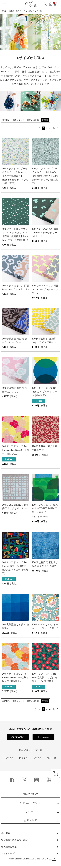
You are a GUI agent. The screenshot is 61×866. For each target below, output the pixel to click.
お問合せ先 (30, 820)
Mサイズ (23, 758)
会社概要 (5, 833)
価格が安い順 (18, 120)
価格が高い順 (33, 120)
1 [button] (39, 128)
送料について (30, 794)
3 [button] (46, 128)
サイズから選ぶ (26, 11)
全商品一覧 (13, 11)
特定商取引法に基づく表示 (14, 840)
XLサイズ (51, 758)
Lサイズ (37, 758)
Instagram (43, 737)
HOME (3, 11)
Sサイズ (9, 758)
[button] (36, 128)
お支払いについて (30, 802)
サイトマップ (7, 853)
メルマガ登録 (18, 737)
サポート (30, 811)
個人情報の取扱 (9, 846)
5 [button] (54, 128)
